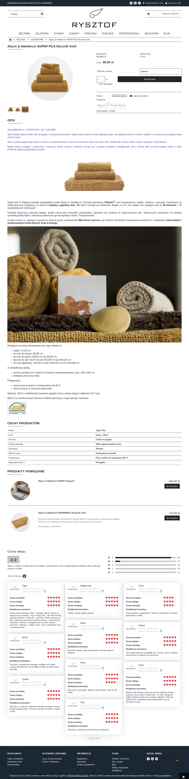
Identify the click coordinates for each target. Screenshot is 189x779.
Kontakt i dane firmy (120, 759)
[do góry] (177, 760)
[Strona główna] (94, 17)
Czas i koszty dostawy (52, 759)
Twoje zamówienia (15, 759)
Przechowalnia (13, 765)
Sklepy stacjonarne (120, 767)
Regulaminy (82, 759)
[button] (138, 96)
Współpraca (117, 770)
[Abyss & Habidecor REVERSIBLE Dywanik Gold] (22, 522)
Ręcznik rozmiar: (104, 71)
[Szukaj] (42, 14)
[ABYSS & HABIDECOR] (111, 105)
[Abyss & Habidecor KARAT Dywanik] (22, 491)
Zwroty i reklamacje (50, 762)
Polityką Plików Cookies (78, 776)
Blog (114, 765)
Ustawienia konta (14, 762)
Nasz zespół (117, 762)
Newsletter (81, 762)
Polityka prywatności (86, 765)
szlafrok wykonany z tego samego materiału (65, 398)
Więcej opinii (95, 738)
